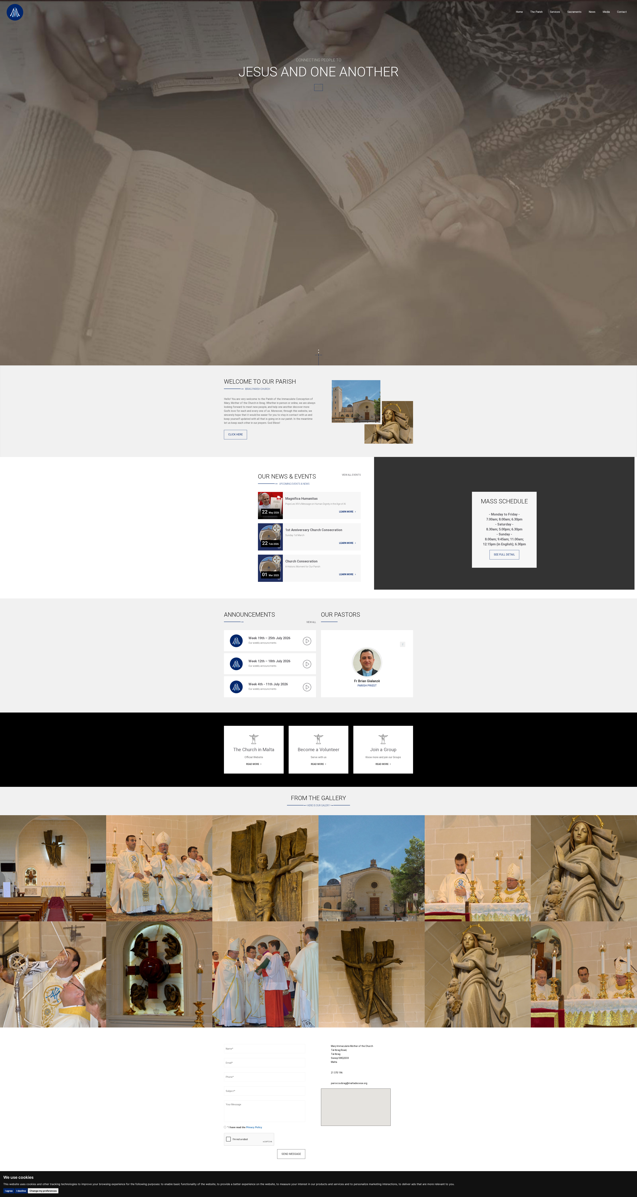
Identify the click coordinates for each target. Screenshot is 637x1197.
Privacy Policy (254, 1127)
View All (311, 622)
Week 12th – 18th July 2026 (269, 661)
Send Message (291, 1154)
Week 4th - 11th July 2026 (268, 684)
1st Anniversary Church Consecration (313, 530)
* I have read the (244, 1127)
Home (519, 11)
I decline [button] (21, 1190)
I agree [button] (9, 1190)
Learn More (346, 512)
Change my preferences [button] (43, 1190)
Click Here (235, 434)
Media (606, 11)
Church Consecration (301, 561)
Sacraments (574, 11)
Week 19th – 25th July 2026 (269, 638)
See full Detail (504, 554)
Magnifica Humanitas (301, 499)
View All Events (351, 475)
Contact (622, 11)
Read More (318, 88)
